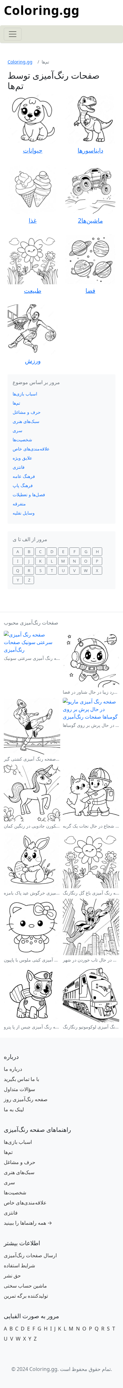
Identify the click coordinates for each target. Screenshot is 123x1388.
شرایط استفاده (19, 1265)
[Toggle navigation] (12, 34)
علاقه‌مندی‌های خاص (31, 449)
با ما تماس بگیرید (21, 1079)
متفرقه (19, 504)
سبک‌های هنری (26, 421)
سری (17, 430)
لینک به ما (14, 1109)
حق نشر (12, 1275)
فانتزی (19, 467)
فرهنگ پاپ (23, 485)
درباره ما (13, 1068)
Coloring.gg (41, 10)
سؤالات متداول (19, 1089)
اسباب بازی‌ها (25, 394)
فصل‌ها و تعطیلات (29, 495)
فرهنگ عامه (24, 476)
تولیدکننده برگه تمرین (26, 1295)
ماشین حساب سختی (25, 1285)
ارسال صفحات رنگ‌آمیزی (30, 1255)
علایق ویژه (22, 458)
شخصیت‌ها (22, 440)
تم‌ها (16, 403)
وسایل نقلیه (24, 513)
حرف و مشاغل (27, 412)
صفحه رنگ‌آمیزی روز (26, 1099)
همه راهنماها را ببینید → (28, 1222)
